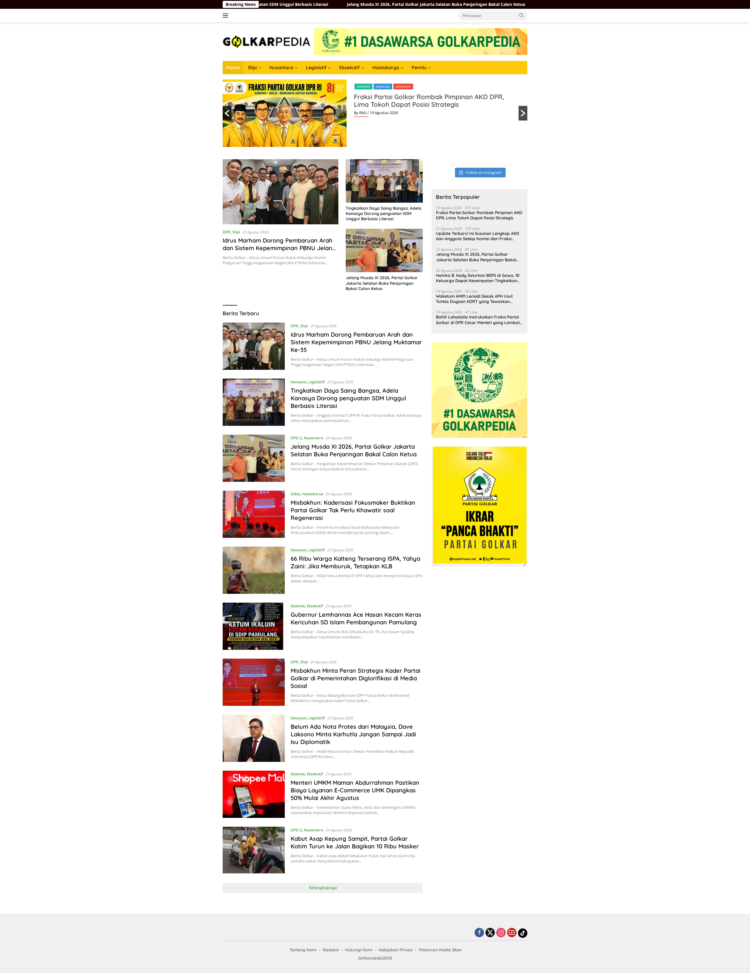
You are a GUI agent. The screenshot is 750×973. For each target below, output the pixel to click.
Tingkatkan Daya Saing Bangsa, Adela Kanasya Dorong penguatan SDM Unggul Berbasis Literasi (383, 213)
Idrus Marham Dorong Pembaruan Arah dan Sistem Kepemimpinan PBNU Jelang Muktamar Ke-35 (279, 248)
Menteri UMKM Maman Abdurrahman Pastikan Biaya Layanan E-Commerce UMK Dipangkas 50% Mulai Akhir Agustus (355, 790)
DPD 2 (296, 437)
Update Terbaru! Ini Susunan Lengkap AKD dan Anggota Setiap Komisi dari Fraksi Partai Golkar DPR (477, 236)
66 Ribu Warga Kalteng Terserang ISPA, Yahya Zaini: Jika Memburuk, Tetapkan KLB (355, 562)
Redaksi (331, 949)
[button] (521, 15)
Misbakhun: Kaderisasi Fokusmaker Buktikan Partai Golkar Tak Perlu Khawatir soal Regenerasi (353, 510)
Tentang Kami (302, 949)
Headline (383, 86)
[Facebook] (479, 933)
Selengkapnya (323, 887)
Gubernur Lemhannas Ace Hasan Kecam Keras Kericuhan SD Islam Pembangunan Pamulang (356, 618)
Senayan (363, 86)
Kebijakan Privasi (395, 949)
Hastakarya (385, 67)
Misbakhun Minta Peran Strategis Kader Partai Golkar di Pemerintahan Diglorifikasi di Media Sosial (355, 678)
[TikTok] (522, 933)
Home (233, 67)
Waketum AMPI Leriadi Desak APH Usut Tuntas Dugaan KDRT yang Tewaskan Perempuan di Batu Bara (474, 299)
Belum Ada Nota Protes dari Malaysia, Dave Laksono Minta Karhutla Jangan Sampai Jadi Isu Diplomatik (353, 734)
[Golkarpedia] (267, 41)
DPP (226, 232)
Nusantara (281, 67)
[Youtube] (512, 933)
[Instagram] (501, 933)
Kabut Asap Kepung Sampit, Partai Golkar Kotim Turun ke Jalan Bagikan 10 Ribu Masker (355, 842)
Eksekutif (349, 67)
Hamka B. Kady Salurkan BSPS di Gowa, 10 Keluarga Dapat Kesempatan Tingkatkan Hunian (477, 278)
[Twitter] (490, 933)
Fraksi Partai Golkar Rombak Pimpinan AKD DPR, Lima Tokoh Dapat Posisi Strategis (429, 101)
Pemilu (419, 67)
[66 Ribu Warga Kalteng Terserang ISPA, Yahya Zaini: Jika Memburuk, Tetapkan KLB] (254, 570)
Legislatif (316, 67)
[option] (375, 113)
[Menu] (227, 16)
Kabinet (298, 605)
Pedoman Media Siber (440, 949)
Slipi (252, 67)
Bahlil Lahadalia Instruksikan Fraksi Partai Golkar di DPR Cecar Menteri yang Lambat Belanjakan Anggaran (478, 319)
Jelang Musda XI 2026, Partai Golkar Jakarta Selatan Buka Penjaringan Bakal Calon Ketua (374, 4)
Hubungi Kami (358, 949)
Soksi (295, 493)
